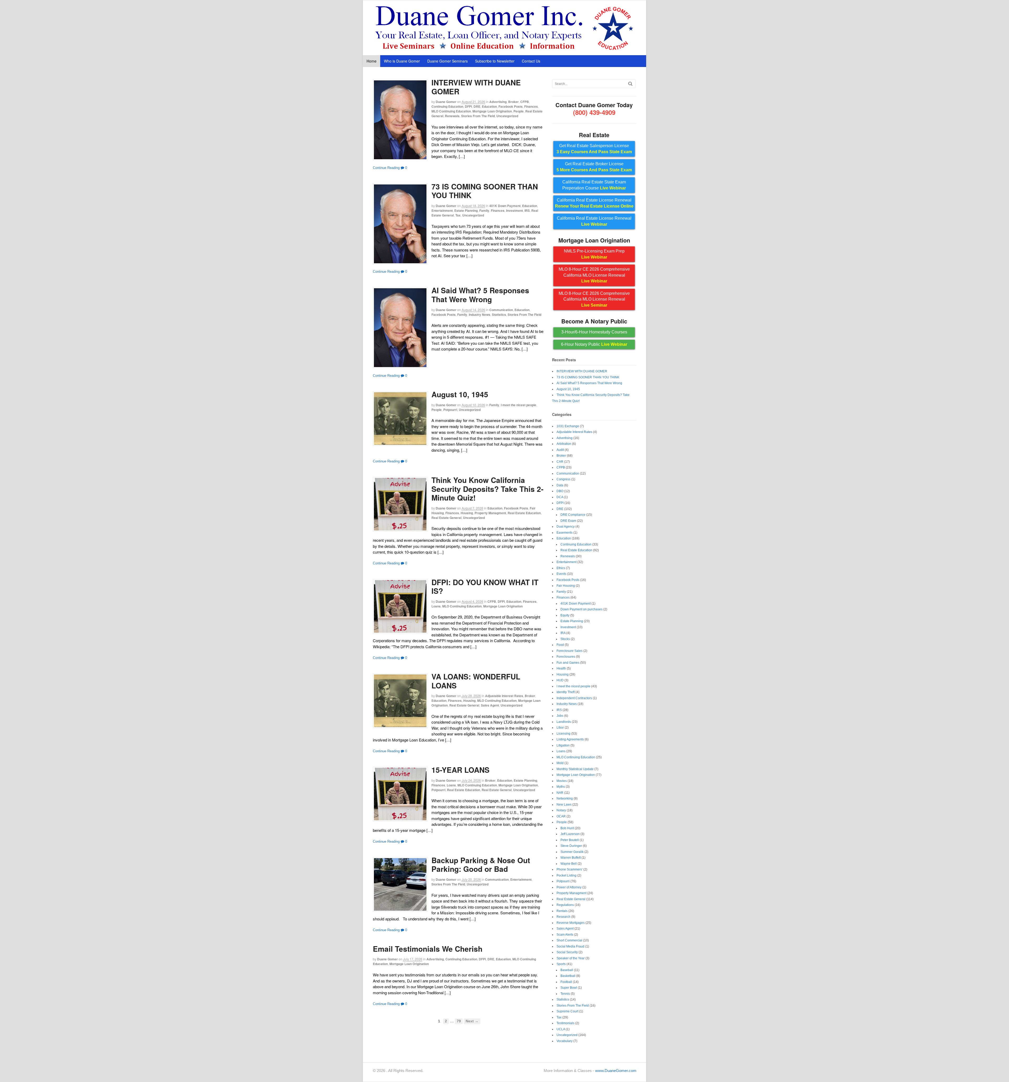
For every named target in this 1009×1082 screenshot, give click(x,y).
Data (560, 485)
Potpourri (450, 409)
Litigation (563, 745)
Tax (458, 215)
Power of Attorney (569, 887)
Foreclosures (566, 656)
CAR (560, 461)
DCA (560, 497)
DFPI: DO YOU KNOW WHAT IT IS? (484, 586)
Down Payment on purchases (581, 609)
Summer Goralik (572, 852)
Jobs (560, 716)
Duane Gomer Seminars (447, 61)
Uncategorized (507, 116)
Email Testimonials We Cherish (427, 948)
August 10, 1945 (459, 394)
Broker (513, 101)
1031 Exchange (568, 426)
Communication (501, 309)
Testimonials (565, 1023)
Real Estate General (446, 517)
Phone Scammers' (570, 869)
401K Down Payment (505, 205)
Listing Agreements (570, 739)
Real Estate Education (524, 513)
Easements (565, 532)
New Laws (564, 804)
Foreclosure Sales (570, 651)
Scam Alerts (565, 934)
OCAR (561, 816)
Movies (562, 781)
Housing (467, 513)
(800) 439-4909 (594, 112)
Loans (436, 606)
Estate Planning (466, 210)
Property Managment (490, 513)
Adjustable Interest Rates (504, 695)
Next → (472, 1021)
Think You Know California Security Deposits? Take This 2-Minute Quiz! (487, 489)
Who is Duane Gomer (402, 61)
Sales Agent (490, 705)
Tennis (565, 994)
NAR (560, 793)
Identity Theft (566, 692)
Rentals (562, 911)
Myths (561, 787)
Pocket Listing (566, 875)
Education (489, 106)
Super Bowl (568, 988)
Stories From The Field (478, 116)
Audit (560, 450)
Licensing (563, 733)
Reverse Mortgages (571, 923)
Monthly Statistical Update (575, 769)
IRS (527, 210)
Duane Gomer (446, 101)
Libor (560, 727)
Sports (561, 964)
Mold (560, 763)
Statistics (499, 314)
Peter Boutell (569, 840)
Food (560, 645)
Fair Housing (566, 586)
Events (561, 574)
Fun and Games (568, 662)
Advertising (498, 101)
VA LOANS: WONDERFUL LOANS (475, 681)
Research (563, 917)
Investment (514, 210)
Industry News (479, 314)
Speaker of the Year (571, 958)
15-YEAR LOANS (460, 769)
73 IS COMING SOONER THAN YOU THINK (484, 191)
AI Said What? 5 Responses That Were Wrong (480, 295)
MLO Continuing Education (451, 111)
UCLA (561, 1029)
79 (459, 1021)
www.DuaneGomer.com (615, 1070)
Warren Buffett (570, 857)
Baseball (566, 970)
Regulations (565, 905)
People (518, 111)
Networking (565, 798)
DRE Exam (568, 521)
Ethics (561, 568)
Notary (561, 810)
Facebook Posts (510, 106)
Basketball (567, 976)
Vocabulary (565, 1041)
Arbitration (564, 444)
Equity (564, 615)
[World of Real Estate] (504, 49)
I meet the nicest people (518, 405)
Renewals (452, 116)
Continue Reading (386, 168)
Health (561, 668)
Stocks (565, 639)
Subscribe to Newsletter (494, 61)
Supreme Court (567, 1011)
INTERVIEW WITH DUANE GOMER (476, 87)
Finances (531, 106)
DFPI (468, 106)
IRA (562, 633)
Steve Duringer (571, 846)
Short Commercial (569, 940)
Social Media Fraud (570, 946)
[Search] (630, 83)
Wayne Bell (568, 863)
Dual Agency (566, 526)
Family (484, 210)
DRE (476, 106)
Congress (563, 479)
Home (372, 61)
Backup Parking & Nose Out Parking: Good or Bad (480, 864)
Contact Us (531, 61)
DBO (560, 491)
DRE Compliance (572, 515)
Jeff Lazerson (570, 834)
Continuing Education (447, 106)
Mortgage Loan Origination (492, 111)
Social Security (567, 952)
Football (566, 982)
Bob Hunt (567, 828)
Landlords (564, 722)
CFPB (524, 101)
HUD (560, 680)
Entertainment (442, 210)
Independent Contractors (574, 698)
